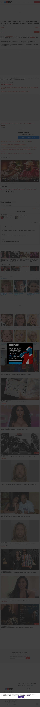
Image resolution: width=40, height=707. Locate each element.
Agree (21, 697)
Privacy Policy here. (26, 695)
